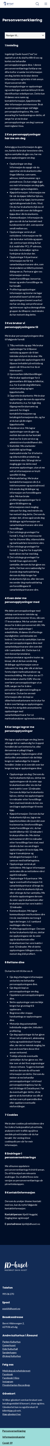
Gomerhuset (9, 1345)
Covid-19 (7, 1442)
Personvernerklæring (14, 1431)
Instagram (7, 1381)
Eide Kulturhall (10, 1348)
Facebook (7, 1374)
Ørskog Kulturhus (11, 1356)
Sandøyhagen (9, 1352)
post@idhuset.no (11, 1308)
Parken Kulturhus (11, 1341)
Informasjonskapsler (13, 1436)
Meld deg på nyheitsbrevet (16, 1370)
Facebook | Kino (10, 1377)
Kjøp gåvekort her (11, 1414)
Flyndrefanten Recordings (16, 1385)
